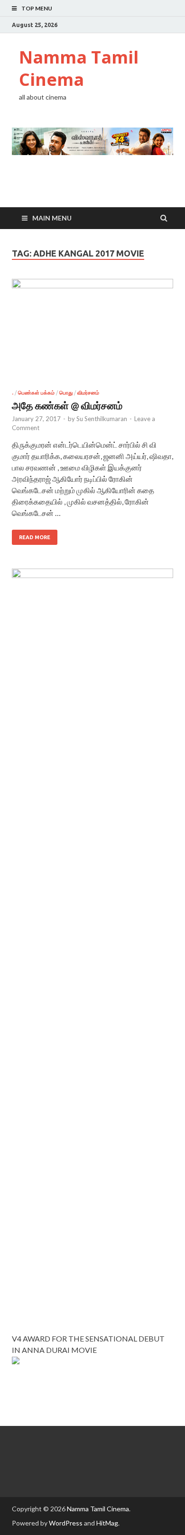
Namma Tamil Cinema (79, 68)
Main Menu (52, 218)
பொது (66, 392)
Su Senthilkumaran (101, 419)
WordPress (66, 1523)
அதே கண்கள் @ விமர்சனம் (67, 405)
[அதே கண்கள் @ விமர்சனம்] (92, 334)
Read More (34, 537)
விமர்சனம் (88, 392)
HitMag (107, 1523)
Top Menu (36, 8)
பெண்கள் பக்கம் (36, 392)
